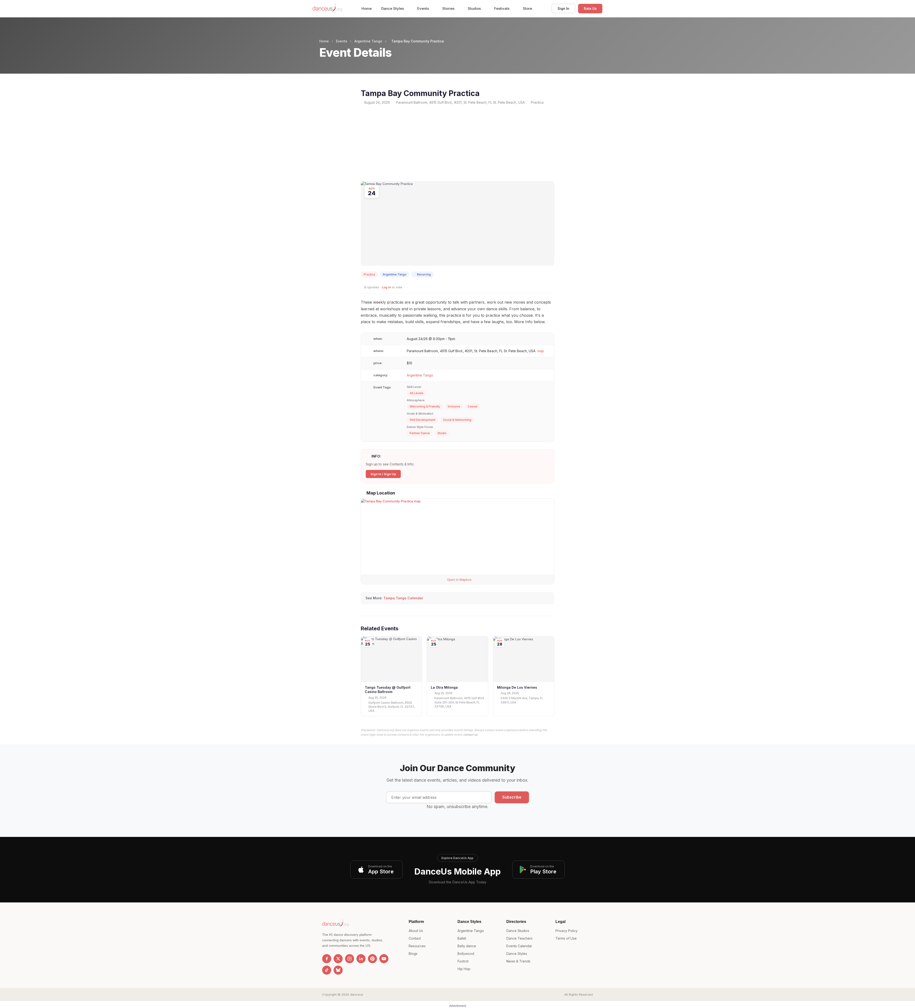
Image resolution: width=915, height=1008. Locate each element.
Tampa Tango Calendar (403, 598)
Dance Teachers (519, 938)
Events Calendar (519, 946)
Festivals (502, 8)
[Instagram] (349, 958)
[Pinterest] (372, 958)
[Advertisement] (457, 143)
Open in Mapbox (459, 579)
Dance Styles (393, 8)
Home (366, 8)
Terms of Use (566, 938)
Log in (386, 287)
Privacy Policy (566, 931)
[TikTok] (326, 970)
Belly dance (467, 946)
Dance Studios (517, 931)
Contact (415, 938)
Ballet (462, 938)
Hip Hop (464, 969)
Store (527, 8)
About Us (416, 931)
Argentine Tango (368, 41)
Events (423, 8)
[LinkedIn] (361, 958)
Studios (475, 8)
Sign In (563, 8)
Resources (417, 946)
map (540, 351)
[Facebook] (326, 958)
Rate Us (590, 8)
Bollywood (466, 954)
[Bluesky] (338, 970)
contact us (470, 734)
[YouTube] (383, 958)
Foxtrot (463, 961)
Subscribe (511, 797)
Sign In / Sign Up (383, 474)
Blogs (413, 954)
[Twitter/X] (338, 958)
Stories (448, 8)
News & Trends (518, 961)
